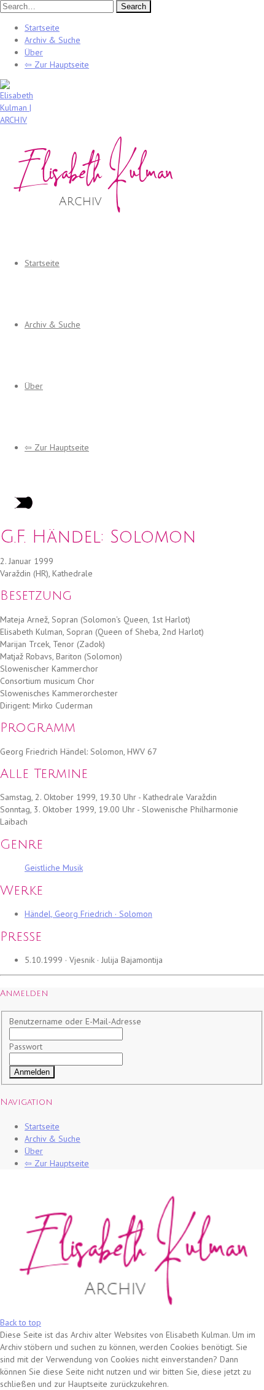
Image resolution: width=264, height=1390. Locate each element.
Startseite (42, 27)
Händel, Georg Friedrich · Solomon (88, 913)
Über (34, 52)
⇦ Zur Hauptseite (57, 64)
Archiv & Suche (52, 39)
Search (133, 6)
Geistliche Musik (54, 867)
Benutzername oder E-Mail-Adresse (75, 1021)
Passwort (25, 1046)
